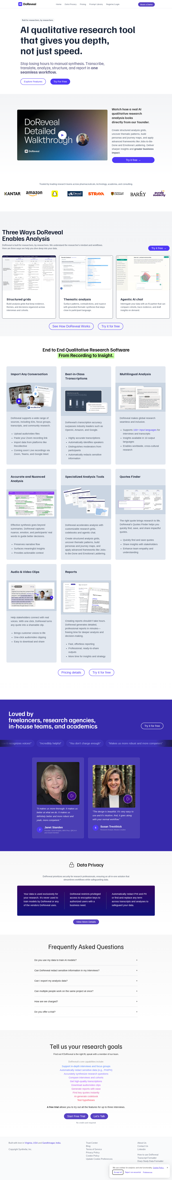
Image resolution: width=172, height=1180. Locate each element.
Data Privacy (71, 4)
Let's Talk (99, 1116)
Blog (88, 1146)
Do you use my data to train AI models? (86, 960)
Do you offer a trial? (86, 1011)
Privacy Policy (93, 1152)
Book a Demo (146, 4)
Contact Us (142, 1146)
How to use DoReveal (147, 1155)
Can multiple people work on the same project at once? (86, 991)
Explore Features (33, 81)
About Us (141, 1143)
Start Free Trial (76, 1116)
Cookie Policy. (158, 1167)
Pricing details (71, 672)
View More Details (86, 922)
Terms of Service (94, 1149)
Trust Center (92, 1143)
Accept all (118, 1172)
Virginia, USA (31, 1143)
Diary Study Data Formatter (150, 1161)
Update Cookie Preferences (99, 1159)
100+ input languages (145, 430)
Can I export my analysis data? (86, 980)
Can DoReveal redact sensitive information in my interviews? (86, 970)
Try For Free (60, 81)
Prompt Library (96, 4)
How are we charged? (86, 1001)
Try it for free (110, 326)
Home (58, 4)
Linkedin (141, 1149)
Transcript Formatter (147, 1158)
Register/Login (112, 4)
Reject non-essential (133, 1172)
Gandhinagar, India (51, 1143)
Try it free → (133, 160)
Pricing (83, 4)
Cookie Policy (92, 1156)
